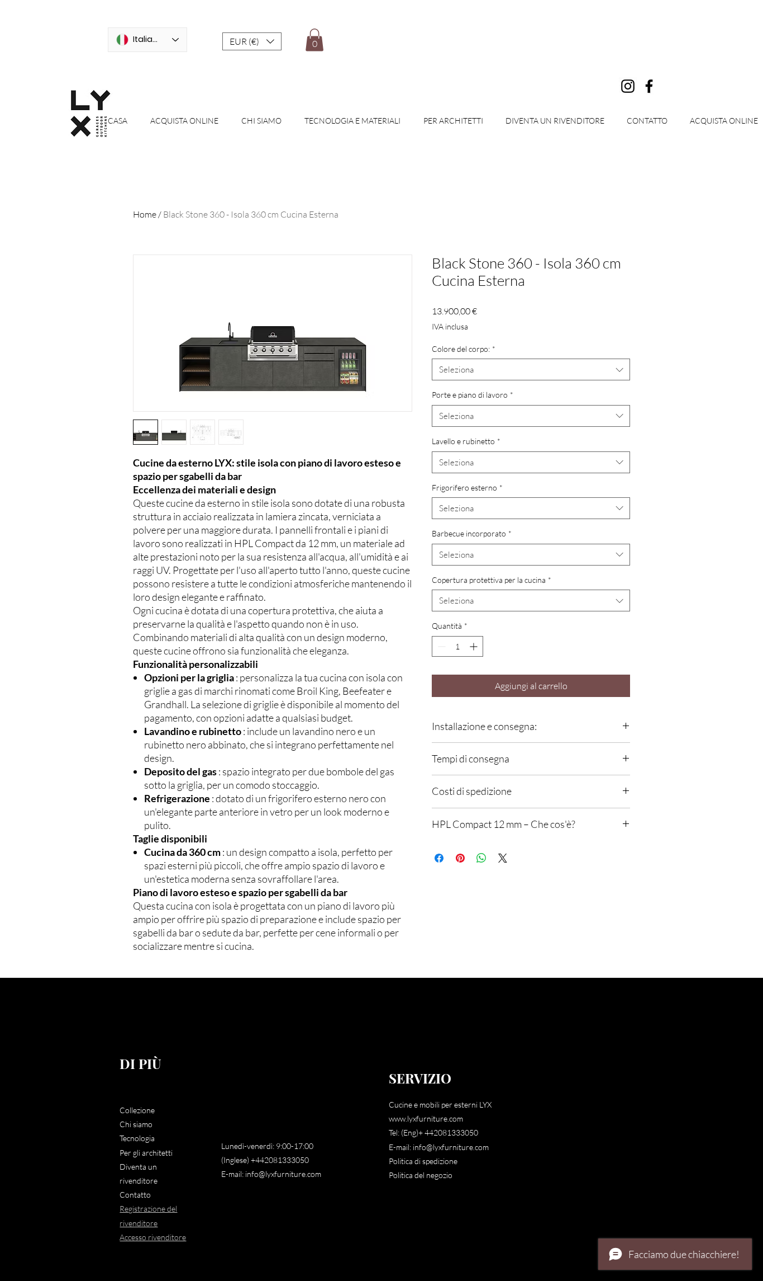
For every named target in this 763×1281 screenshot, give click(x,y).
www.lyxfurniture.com (426, 1118)
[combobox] (531, 369)
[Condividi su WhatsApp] (481, 858)
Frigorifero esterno (467, 487)
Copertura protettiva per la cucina (491, 580)
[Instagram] (628, 86)
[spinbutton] (457, 646)
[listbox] (252, 41)
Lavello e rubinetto (466, 441)
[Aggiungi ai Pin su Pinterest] (460, 858)
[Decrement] (440, 646)
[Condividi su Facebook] (439, 858)
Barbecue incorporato (472, 533)
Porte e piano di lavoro (472, 394)
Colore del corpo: (463, 349)
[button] (252, 41)
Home (144, 214)
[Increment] (474, 646)
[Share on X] (502, 858)
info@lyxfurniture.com (283, 1174)
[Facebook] (649, 86)
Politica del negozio (420, 1175)
